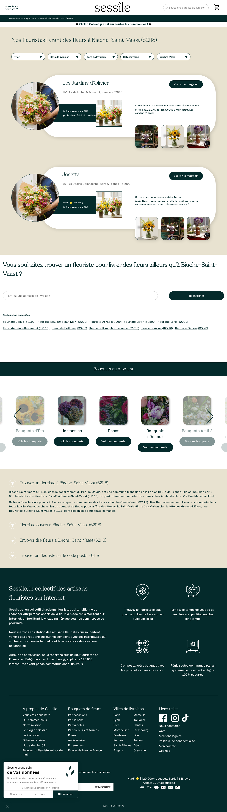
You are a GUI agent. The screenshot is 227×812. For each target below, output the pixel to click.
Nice (117, 725)
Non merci (16, 794)
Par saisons (75, 720)
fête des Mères (105, 506)
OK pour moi (65, 794)
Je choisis (40, 794)
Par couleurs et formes (83, 730)
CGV (162, 731)
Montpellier (121, 730)
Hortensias (71, 430)
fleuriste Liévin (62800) (140, 321)
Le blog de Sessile (35, 730)
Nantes (138, 725)
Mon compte (167, 746)
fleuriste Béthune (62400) (69, 328)
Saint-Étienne (122, 745)
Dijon (137, 745)
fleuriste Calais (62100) (19, 321)
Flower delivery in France (85, 750)
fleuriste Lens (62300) (173, 321)
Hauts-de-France (169, 492)
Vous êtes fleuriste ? (36, 715)
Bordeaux (120, 735)
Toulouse (140, 720)
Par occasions (77, 715)
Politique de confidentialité (177, 741)
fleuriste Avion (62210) (157, 328)
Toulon (138, 740)
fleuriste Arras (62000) (105, 321)
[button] (7, 806)
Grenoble (140, 750)
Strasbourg (141, 730)
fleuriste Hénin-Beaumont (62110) (26, 328)
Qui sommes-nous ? (36, 720)
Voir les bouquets (30, 441)
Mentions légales (170, 736)
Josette (70, 174)
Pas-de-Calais (90, 492)
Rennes (118, 740)
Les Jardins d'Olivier (85, 83)
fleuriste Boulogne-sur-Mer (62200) (62, 321)
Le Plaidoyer (31, 735)
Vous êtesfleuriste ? (11, 7)
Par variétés (76, 725)
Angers (118, 750)
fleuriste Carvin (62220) (191, 328)
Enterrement (76, 745)
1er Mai (149, 506)
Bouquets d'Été (30, 430)
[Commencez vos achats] (217, 8)
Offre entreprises (34, 740)
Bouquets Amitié (197, 430)
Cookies (164, 750)
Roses (113, 430)
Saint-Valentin (129, 506)
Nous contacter (169, 726)
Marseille (139, 715)
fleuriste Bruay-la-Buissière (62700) (114, 328)
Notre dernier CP (34, 745)
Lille (136, 735)
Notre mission (32, 725)
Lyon (117, 720)
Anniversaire (76, 740)
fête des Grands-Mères (185, 506)
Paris (117, 715)
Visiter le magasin (186, 84)
